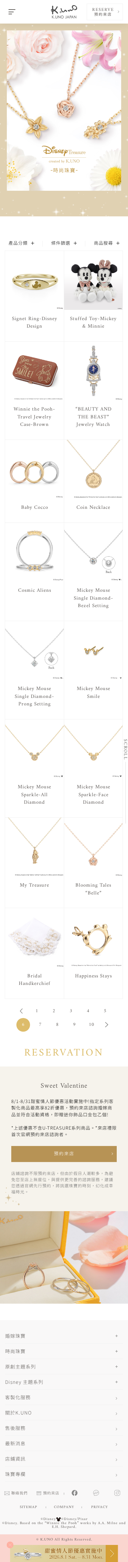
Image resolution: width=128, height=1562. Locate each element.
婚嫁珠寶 (15, 1335)
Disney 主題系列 (24, 1381)
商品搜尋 (103, 243)
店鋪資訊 (15, 1458)
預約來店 (64, 1154)
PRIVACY (99, 1507)
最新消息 (15, 1443)
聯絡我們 (19, 1493)
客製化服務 (18, 1397)
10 (91, 1024)
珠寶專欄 (15, 1474)
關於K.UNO (18, 1412)
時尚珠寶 (15, 1351)
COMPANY (64, 1507)
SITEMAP (28, 1507)
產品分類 (18, 243)
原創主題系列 (20, 1366)
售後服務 (15, 1427)
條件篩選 (60, 243)
